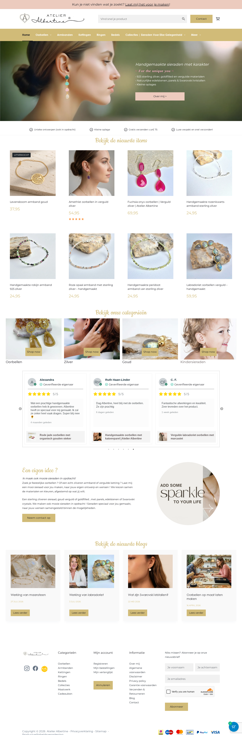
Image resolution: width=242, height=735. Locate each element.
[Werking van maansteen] (33, 571)
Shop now (33, 351)
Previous (20, 409)
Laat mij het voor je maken (147, 4)
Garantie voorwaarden (143, 685)
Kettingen (85, 34)
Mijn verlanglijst (103, 672)
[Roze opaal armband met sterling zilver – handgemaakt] (92, 256)
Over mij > (160, 96)
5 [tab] (128, 449)
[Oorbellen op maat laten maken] (209, 571)
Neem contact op (38, 517)
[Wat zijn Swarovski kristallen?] (150, 571)
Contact (201, 18)
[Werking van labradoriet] (91, 571)
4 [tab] (123, 449)
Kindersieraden (193, 362)
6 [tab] (133, 449)
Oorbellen (42, 34)
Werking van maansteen (28, 595)
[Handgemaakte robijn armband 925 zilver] (33, 256)
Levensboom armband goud (29, 201)
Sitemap (101, 731)
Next (221, 409)
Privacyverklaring (81, 731)
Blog (132, 698)
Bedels (115, 34)
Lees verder (21, 613)
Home (26, 34)
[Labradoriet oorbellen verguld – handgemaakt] (209, 256)
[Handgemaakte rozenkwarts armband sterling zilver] (209, 173)
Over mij (134, 663)
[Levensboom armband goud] (33, 173)
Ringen (101, 34)
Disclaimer (135, 676)
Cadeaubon (65, 693)
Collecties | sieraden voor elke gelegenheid (153, 34)
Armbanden (65, 34)
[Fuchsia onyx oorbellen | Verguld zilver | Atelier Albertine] (150, 173)
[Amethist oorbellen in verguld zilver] (92, 173)
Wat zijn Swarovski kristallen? (148, 595)
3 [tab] (118, 449)
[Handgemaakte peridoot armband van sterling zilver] (150, 256)
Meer (194, 34)
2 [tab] (113, 449)
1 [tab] (108, 449)
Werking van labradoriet (86, 595)
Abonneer (176, 706)
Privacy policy (137, 680)
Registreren (101, 663)
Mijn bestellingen (104, 667)
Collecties (64, 685)
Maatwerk (64, 689)
